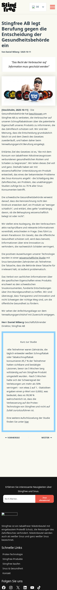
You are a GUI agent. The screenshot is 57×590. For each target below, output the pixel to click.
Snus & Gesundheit (13, 568)
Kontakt (7, 573)
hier (27, 421)
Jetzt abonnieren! (44, 498)
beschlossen (36, 113)
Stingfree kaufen (11, 563)
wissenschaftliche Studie (32, 257)
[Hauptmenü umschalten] (52, 7)
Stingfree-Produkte (13, 558)
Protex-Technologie (13, 554)
